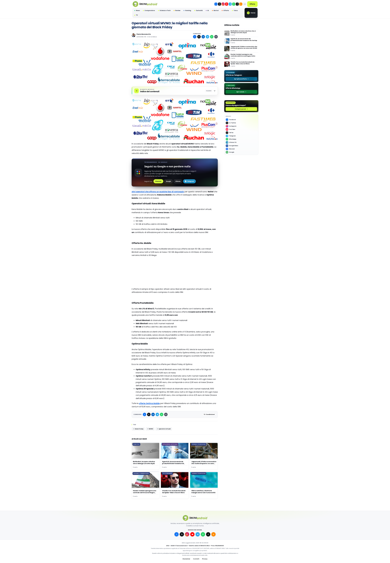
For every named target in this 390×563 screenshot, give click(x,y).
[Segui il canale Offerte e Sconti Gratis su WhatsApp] (233, 4)
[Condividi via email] (216, 36)
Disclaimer (186, 559)
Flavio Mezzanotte (143, 34)
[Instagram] (223, 4)
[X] (219, 4)
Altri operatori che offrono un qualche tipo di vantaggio (158, 191)
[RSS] (240, 4)
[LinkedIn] (203, 36)
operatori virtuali (165, 429)
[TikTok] (237, 4)
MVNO (151, 429)
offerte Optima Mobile (149, 403)
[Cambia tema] (245, 4)
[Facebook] (215, 4)
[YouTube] (226, 4)
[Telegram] (230, 4)
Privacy (204, 559)
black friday (139, 429)
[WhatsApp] (211, 36)
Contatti (196, 559)
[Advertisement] (175, 273)
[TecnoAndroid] (144, 4)
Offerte (252, 4)
